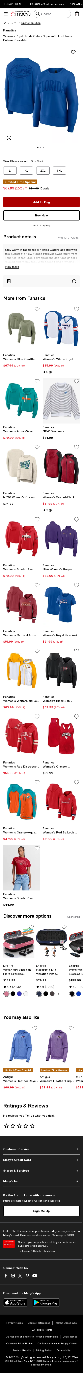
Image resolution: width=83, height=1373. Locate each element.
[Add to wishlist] (73, 52)
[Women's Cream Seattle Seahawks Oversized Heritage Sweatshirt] (21, 466)
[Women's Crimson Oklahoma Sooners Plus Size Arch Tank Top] (61, 736)
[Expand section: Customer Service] (41, 1149)
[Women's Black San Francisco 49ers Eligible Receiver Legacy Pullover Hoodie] (61, 670)
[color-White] (25, 993)
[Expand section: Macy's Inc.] (41, 1181)
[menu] (5, 13)
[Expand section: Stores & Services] (41, 1170)
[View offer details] (41, 281)
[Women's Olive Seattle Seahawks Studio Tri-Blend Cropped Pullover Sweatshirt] (21, 328)
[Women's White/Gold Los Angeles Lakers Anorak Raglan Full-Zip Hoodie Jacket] (21, 670)
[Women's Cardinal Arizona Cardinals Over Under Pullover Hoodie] (21, 604)
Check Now (49, 1251)
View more (12, 266)
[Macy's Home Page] (20, 14)
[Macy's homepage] (4, 23)
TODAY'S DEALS (14, 4)
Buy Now (41, 215)
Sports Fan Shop (30, 23)
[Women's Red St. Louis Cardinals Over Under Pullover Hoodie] (61, 802)
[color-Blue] (19, 993)
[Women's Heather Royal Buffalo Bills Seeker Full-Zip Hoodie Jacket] (20, 1046)
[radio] (6, 993)
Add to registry (41, 225)
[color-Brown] (52, 993)
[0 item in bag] (77, 14)
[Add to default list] (37, 309)
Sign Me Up (41, 1211)
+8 (57, 993)
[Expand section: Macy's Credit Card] (41, 1160)
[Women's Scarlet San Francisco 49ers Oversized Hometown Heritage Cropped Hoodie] (21, 539)
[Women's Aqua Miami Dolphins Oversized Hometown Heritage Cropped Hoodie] (21, 401)
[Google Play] (45, 1302)
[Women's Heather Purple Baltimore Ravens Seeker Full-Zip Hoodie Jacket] (57, 1046)
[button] (14, 23)
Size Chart (37, 161)
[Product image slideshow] (41, 100)
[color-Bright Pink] (6, 993)
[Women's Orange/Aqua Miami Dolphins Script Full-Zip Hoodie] (21, 802)
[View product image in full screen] (8, 137)
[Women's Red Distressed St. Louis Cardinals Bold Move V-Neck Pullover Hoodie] (21, 736)
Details (44, 188)
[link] (21, 360)
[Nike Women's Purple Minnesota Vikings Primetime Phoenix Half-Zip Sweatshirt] (61, 539)
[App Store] (15, 1302)
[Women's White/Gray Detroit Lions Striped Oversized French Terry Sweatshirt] (61, 401)
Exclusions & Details (29, 1251)
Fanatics (9, 30)
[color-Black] (12, 993)
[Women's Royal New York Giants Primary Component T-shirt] (61, 604)
